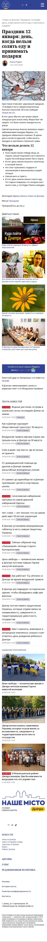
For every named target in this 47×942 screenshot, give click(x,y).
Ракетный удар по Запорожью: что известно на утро (23, 379)
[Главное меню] (42, 5)
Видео (4, 847)
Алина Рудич (16, 62)
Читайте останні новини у (23, 368)
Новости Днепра (11, 19)
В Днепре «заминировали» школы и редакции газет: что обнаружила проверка (22, 387)
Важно (23, 196)
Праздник (14, 201)
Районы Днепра (8, 849)
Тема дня (20, 417)
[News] (26, 5)
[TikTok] (30, 5)
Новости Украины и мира (12, 842)
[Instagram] (23, 5)
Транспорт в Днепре (10, 844)
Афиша (16, 196)
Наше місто (8, 112)
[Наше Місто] (6, 5)
